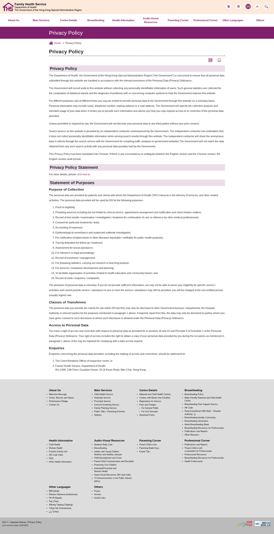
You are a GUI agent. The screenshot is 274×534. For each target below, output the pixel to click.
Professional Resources (195, 454)
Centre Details (68, 20)
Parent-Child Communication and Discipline (114, 461)
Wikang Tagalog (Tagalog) (61, 504)
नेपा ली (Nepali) (55, 498)
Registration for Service (150, 401)
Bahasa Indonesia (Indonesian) (63, 494)
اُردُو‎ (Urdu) (54, 511)
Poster (97, 491)
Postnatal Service (102, 401)
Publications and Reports (196, 431)
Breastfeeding (95, 20)
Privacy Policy (35, 522)
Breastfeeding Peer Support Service (201, 404)
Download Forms (147, 415)
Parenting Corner (178, 20)
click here (82, 174)
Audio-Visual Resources (150, 20)
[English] (248, 6)
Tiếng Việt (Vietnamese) (60, 508)
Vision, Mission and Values (61, 398)
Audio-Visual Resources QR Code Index (112, 475)
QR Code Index (56, 455)
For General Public (150, 408)
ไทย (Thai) (53, 501)
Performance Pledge (58, 401)
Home (57, 43)
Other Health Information (60, 462)
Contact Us (54, 405)
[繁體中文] (228, 6)
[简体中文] (238, 6)
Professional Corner (205, 20)
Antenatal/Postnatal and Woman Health (161, 24)
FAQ (51, 458)
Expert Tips (144, 451)
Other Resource (192, 435)
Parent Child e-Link (148, 444)
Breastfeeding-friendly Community (200, 417)
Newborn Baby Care (151, 26)
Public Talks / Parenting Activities (109, 411)
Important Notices (18, 522)
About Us (13, 20)
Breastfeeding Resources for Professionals (204, 428)
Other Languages (232, 20)
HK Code (189, 408)
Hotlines (98, 415)
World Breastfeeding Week (197, 424)
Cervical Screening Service (106, 405)
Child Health (54, 444)
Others (260, 20)
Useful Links (100, 498)
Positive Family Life (58, 451)
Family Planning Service (105, 408)
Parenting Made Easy (149, 448)
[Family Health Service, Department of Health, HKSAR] (42, 7)
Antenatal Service (102, 398)
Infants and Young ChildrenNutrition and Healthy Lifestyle (164, 25)
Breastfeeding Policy (194, 394)
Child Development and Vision (108, 458)
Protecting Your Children (105, 465)
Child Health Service (103, 394)
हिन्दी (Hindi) (54, 491)
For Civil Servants (149, 411)
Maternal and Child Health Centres (155, 394)
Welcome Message (58, 394)
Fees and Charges (147, 405)
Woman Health (55, 448)
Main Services (41, 20)
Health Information (123, 20)
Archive (97, 494)
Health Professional (193, 461)
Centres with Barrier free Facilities (154, 398)
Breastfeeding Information (196, 421)
